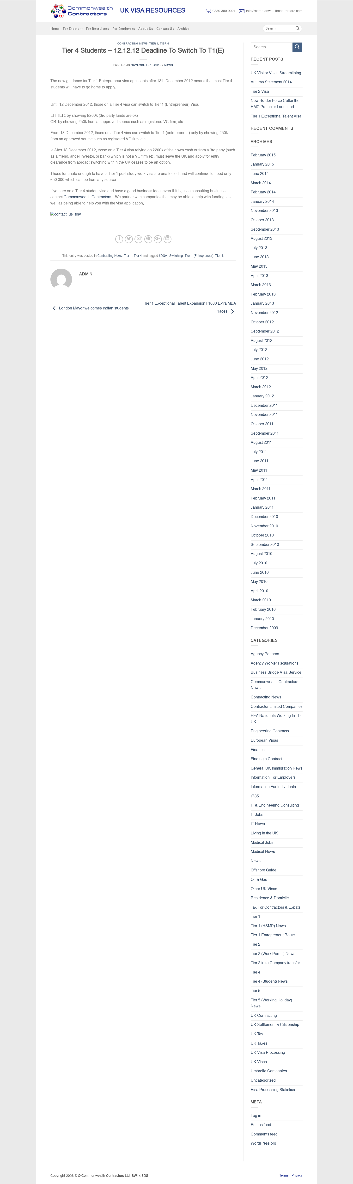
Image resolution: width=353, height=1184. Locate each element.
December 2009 (264, 628)
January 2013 (262, 304)
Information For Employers (273, 778)
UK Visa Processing (268, 1053)
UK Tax (257, 1034)
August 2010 (261, 554)
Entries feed (261, 1125)
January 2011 (262, 508)
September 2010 (265, 545)
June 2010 (260, 573)
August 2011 (261, 443)
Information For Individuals (273, 787)
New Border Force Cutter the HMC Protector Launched (275, 104)
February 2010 (263, 610)
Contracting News (132, 43)
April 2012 (259, 378)
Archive (183, 29)
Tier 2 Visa (260, 92)
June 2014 (260, 174)
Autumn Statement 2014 (271, 82)
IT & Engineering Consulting (275, 806)
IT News (258, 824)
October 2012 (262, 322)
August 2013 (261, 239)
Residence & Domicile (270, 898)
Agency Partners (265, 654)
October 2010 (262, 535)
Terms (284, 1175)
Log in (256, 1116)
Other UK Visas (264, 889)
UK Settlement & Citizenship (275, 1025)
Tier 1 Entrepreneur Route (273, 935)
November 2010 (264, 526)
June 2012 (260, 359)
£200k (163, 256)
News (256, 861)
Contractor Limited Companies (277, 707)
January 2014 (262, 202)
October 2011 (262, 424)
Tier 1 (153, 43)
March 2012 (261, 387)
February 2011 (263, 498)
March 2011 (261, 489)
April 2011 (259, 480)
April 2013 (259, 276)
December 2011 (264, 406)
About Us (145, 29)
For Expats (71, 29)
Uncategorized (263, 1081)
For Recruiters (97, 29)
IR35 (255, 796)
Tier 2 (255, 945)
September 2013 (265, 230)
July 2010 (259, 563)
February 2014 (263, 192)
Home (55, 29)
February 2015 (263, 155)
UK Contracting (264, 1016)
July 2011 (259, 452)
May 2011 (259, 471)
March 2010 (261, 600)
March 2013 (261, 285)
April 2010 (259, 591)
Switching (176, 256)
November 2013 (264, 211)
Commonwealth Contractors (87, 197)
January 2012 (262, 396)
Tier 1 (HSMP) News (268, 926)
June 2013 (260, 257)
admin (168, 65)
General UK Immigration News (277, 769)
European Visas (264, 741)
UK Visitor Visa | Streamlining (276, 73)
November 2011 (264, 415)
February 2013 (263, 294)
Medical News (263, 852)
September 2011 (265, 434)
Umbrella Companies (269, 1071)
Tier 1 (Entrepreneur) (199, 256)
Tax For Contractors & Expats (275, 908)
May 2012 (259, 369)
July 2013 (259, 248)
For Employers (124, 29)
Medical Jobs (262, 843)
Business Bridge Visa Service (276, 673)
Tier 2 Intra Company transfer (275, 963)
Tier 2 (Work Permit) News (273, 954)
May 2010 (259, 582)
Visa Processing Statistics (273, 1090)
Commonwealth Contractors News (274, 685)
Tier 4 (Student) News (269, 982)
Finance (258, 750)
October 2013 (262, 220)
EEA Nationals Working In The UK (277, 719)
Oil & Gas (259, 880)
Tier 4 (164, 43)
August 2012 (261, 341)
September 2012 (265, 331)
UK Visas (259, 1062)
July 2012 (259, 350)
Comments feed (264, 1134)
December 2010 (264, 517)
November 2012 (264, 313)
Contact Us (165, 29)
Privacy (297, 1175)
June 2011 (259, 461)
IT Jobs (257, 815)
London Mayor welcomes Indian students (93, 309)
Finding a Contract (266, 759)
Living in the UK (264, 833)
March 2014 (261, 183)
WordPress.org (263, 1144)
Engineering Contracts (270, 731)
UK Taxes (259, 1044)
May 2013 (259, 267)
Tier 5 (255, 991)
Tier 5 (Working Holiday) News (271, 1004)
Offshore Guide (263, 870)
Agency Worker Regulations (274, 664)
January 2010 (262, 619)
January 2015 (262, 164)
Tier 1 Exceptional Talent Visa (276, 116)
